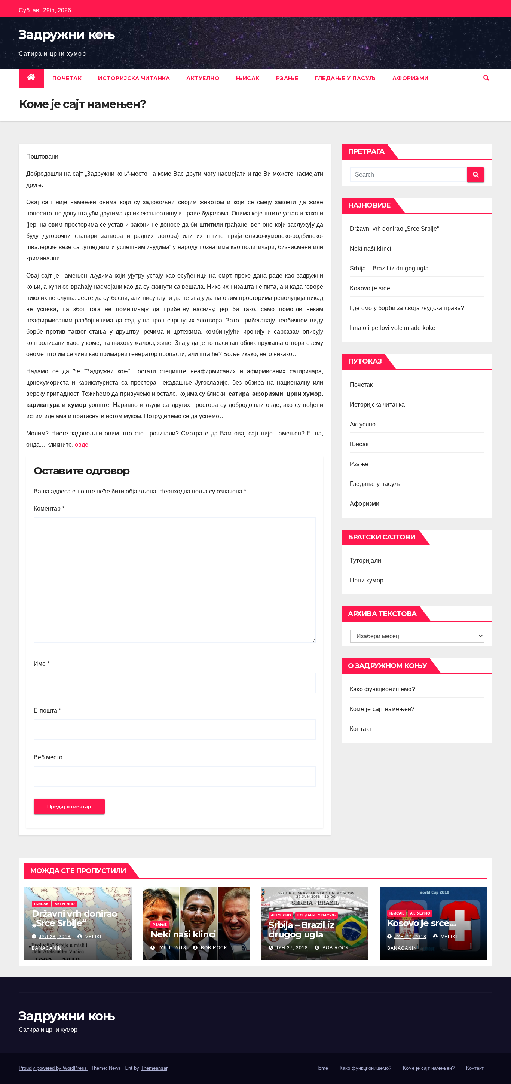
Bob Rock (213, 947)
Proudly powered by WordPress (53, 1068)
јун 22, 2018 (410, 936)
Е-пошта (47, 710)
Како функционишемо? (382, 689)
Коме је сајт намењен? (382, 709)
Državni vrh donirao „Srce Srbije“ (394, 229)
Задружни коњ (67, 34)
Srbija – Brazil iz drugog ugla (389, 268)
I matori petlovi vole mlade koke (392, 328)
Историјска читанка (134, 78)
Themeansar (154, 1068)
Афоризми (410, 78)
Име (41, 664)
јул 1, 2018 (171, 947)
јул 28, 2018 (55, 936)
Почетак (67, 78)
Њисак (248, 78)
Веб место (48, 757)
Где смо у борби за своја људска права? (407, 308)
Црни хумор (366, 580)
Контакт (360, 729)
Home (321, 1068)
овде (81, 444)
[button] (486, 78)
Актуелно (203, 78)
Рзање (287, 78)
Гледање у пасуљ (345, 78)
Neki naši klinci (370, 248)
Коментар (49, 508)
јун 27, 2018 (292, 947)
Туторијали (365, 560)
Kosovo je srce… (373, 288)
